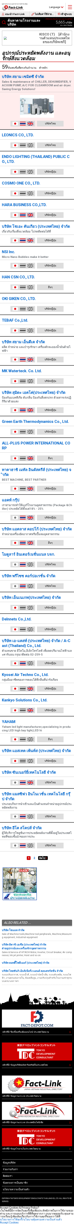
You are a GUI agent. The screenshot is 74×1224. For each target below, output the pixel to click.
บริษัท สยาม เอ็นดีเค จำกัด (23, 342)
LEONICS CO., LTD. (18, 135)
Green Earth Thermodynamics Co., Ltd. (35, 421)
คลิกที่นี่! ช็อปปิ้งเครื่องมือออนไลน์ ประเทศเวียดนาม (25, 1032)
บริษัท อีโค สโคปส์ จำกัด (22, 828)
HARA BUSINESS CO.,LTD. (24, 205)
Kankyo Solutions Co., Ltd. (24, 700)
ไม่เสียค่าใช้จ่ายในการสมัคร (45, 14)
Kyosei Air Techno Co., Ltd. (25, 674)
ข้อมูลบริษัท (9, 1162)
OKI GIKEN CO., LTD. (19, 298)
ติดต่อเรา (7, 1176)
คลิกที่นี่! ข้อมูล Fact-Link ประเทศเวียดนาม (21, 1096)
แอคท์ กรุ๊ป (10, 500)
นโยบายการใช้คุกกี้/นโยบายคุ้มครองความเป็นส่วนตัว (31, 1219)
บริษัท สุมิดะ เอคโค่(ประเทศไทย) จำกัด (33, 392)
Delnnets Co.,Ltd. (16, 619)
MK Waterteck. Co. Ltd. (22, 371)
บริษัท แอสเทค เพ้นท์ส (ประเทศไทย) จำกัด (36, 750)
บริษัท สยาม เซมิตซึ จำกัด (23, 76)
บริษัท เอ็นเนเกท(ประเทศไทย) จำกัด (31, 597)
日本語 (15, 124)
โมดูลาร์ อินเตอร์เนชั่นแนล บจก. (28, 554)
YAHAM (8, 721)
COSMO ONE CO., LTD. (21, 183)
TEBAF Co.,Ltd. (15, 320)
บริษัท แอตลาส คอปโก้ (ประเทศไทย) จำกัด (37, 529)
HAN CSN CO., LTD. (18, 277)
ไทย (23, 124)
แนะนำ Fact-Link (14, 14)
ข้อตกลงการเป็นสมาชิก (15, 1182)
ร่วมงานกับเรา (10, 1169)
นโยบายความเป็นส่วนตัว (16, 1189)
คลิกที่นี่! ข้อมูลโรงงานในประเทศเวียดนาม (21, 1149)
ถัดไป (42, 858)
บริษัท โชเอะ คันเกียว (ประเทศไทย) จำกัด (36, 226)
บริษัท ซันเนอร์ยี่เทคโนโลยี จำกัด (29, 772)
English (30, 124)
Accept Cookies (9, 1222)
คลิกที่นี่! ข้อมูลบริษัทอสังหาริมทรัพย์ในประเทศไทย (25, 1065)
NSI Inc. (8, 252)
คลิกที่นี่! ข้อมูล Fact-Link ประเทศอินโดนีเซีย (22, 1122)
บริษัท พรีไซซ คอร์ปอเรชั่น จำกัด (28, 576)
